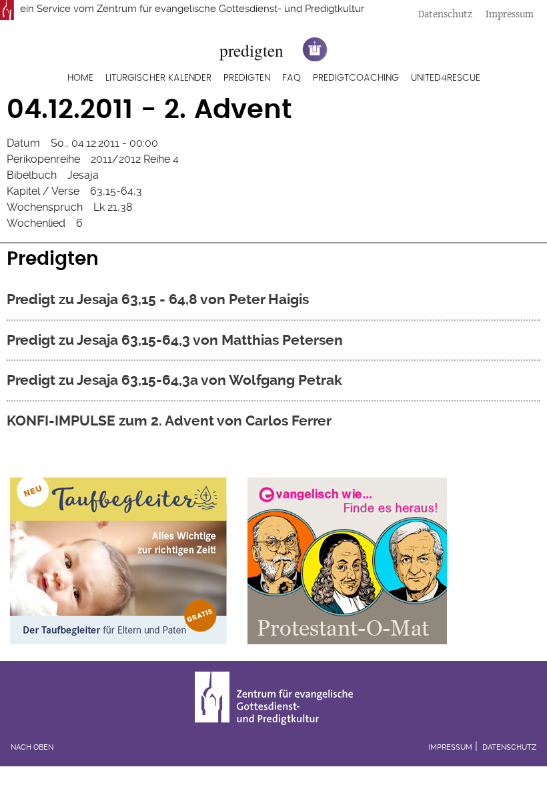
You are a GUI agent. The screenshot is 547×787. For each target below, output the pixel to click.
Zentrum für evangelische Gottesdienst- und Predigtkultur (230, 9)
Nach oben (32, 747)
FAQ (291, 78)
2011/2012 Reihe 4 (135, 159)
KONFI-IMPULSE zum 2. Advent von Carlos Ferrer (169, 420)
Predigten (246, 78)
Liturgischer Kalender (158, 78)
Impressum (510, 13)
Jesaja (83, 175)
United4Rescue (445, 78)
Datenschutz (445, 13)
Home (80, 78)
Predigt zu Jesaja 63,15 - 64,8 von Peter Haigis (158, 299)
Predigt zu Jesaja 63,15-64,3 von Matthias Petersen (175, 339)
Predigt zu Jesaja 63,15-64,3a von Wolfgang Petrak (174, 379)
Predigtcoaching (356, 78)
